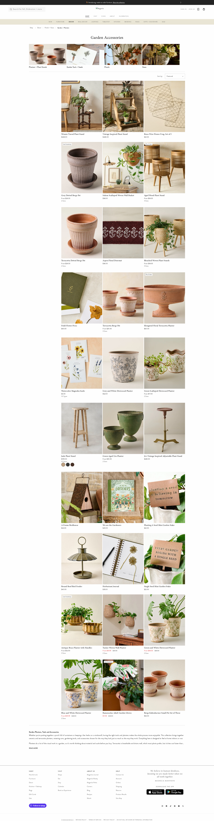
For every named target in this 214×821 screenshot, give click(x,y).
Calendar (61, 786)
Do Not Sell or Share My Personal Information (134, 820)
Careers (89, 786)
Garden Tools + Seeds (75, 67)
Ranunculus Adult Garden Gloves (115, 661)
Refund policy (81, 820)
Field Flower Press (68, 274)
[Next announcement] (180, 2)
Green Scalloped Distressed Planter (157, 339)
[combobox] (26, 9)
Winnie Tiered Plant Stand (71, 82)
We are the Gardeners (111, 473)
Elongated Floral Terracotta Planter (157, 274)
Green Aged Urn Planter (112, 404)
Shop (31, 28)
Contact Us (120, 775)
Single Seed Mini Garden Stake (156, 534)
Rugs (30, 790)
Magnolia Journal (93, 775)
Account (119, 779)
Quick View (81, 130)
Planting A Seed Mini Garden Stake (157, 473)
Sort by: (160, 76)
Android (174, 792)
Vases (144, 67)
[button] (50, 22)
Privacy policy (109, 820)
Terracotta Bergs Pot (110, 274)
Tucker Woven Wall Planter (113, 596)
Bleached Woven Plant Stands (155, 208)
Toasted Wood (63, 465)
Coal (68, 465)
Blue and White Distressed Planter (74, 661)
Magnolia (70, 820)
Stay (59, 783)
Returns (118, 790)
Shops (60, 775)
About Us (91, 771)
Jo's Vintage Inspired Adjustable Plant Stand (161, 404)
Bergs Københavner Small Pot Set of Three (160, 661)
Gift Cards (32, 794)
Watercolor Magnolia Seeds (71, 339)
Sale (30, 798)
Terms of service (95, 820)
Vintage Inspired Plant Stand (114, 82)
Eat (59, 779)
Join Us (192, 9)
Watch (89, 798)
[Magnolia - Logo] (107, 9)
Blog (88, 790)
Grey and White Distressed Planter (116, 339)
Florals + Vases (49, 28)
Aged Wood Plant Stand (153, 143)
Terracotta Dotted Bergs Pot (72, 208)
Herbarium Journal (110, 534)
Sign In (184, 9)
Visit (60, 771)
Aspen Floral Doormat (111, 208)
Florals (106, 67)
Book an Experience (64, 790)
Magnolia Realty (92, 779)
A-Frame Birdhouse (68, 473)
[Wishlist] (198, 9)
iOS (155, 792)
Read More (33, 748)
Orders (118, 783)
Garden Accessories (107, 38)
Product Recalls (121, 794)
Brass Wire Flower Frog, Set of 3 (156, 82)
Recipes (89, 794)
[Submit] (11, 9)
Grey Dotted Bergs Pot (70, 143)
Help (118, 771)
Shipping (119, 786)
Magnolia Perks (92, 783)
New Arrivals (33, 775)
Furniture (32, 779)
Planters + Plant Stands (38, 67)
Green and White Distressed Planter (157, 596)
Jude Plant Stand (67, 404)
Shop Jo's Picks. (114, 2)
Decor (39, 28)
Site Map (119, 798)
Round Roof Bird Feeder (70, 534)
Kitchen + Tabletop (35, 786)
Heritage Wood (72, 465)
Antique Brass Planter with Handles (74, 596)
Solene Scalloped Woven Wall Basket (116, 143)
